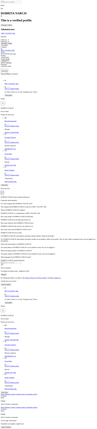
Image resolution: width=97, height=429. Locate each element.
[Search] (2, 2)
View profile (8, 95)
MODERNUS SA (10, 149)
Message (4, 25)
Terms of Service (30, 278)
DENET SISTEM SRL (12, 132)
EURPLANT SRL (10, 165)
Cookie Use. (57, 278)
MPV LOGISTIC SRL (8, 33)
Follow (10, 25)
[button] (48, 401)
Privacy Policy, (42, 278)
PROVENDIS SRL (11, 181)
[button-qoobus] (2, 265)
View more (4, 185)
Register (4, 274)
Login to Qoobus (6, 284)
